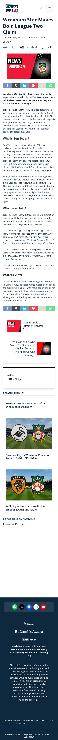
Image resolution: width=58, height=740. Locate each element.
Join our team (39, 646)
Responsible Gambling (36, 652)
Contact (27, 646)
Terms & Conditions (21, 649)
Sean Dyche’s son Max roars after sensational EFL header (25, 405)
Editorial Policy (39, 649)
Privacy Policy (17, 652)
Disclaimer (17, 646)
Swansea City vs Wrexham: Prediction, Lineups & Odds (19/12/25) (28, 456)
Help (29, 655)
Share (6, 41)
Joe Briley (14, 379)
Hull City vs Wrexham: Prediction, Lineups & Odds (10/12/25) (26, 508)
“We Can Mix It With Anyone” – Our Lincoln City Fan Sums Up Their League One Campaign (22, 348)
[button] (41, 8)
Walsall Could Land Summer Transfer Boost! (33, 326)
